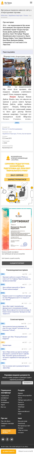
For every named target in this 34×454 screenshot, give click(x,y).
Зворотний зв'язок (6, 431)
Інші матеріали (26, 133)
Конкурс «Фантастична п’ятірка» (23, 430)
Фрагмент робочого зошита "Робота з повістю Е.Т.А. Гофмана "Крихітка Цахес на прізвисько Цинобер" (17, 279)
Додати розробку (17, 263)
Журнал (20, 393)
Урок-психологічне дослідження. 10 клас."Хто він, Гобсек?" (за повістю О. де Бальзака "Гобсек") (16, 328)
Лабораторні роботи (25, 400)
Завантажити (9, 451)
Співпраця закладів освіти (7, 424)
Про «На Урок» (5, 421)
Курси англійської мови (24, 412)
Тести (20, 398)
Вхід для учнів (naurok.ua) (22, 422)
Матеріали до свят (24, 426)
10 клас (19, 133)
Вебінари (4, 400)
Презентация (7, 345)
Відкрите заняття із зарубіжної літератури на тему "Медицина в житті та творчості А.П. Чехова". (17, 297)
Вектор (3, 407)
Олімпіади (21, 407)
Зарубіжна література (9, 133)
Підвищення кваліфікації (5, 397)
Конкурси (21, 404)
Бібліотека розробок (25, 395)
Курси (3, 405)
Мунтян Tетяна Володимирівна (12, 129)
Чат (19, 409)
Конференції (5, 402)
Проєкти (21, 402)
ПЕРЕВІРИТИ (28, 383)
